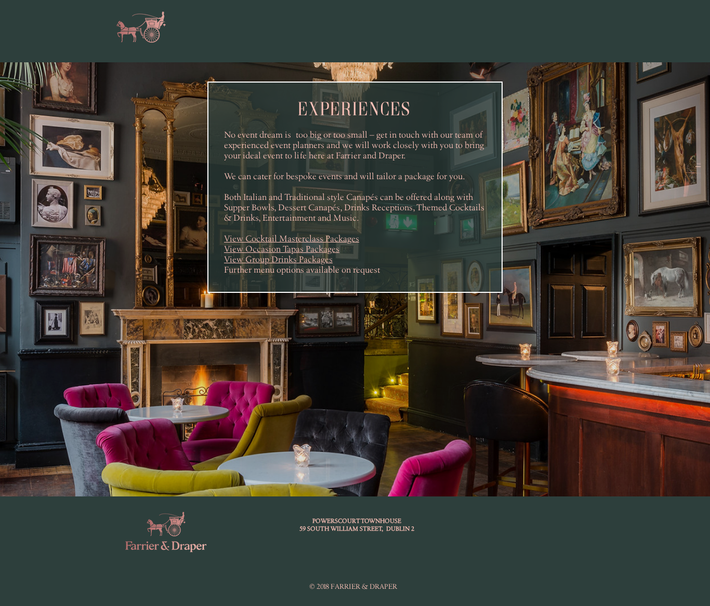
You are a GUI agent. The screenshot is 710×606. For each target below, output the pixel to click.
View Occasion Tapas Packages (281, 249)
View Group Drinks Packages (278, 259)
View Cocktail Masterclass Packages (291, 239)
